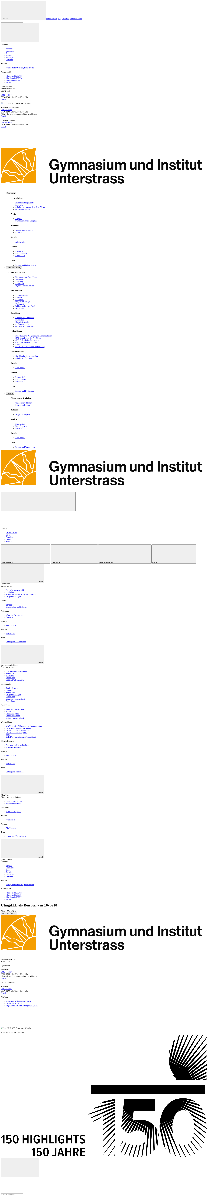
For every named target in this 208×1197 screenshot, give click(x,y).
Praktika (18, 297)
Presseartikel (20, 251)
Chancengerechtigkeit (23, 403)
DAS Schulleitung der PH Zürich (28, 338)
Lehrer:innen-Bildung (14, 268)
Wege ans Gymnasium (23, 230)
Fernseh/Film (20, 256)
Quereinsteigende (22, 322)
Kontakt (79, 19)
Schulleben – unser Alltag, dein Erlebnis (30, 207)
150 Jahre (9, 60)
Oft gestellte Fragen (22, 209)
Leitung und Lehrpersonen (25, 265)
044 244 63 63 (6, 122)
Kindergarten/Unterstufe (24, 318)
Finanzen (18, 232)
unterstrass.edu (7, 562)
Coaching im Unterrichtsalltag (26, 356)
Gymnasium (11, 193)
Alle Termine (20, 242)
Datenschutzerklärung (14, 1003)
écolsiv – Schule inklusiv (24, 326)
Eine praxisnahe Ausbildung (26, 277)
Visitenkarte (19, 304)
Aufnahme (19, 279)
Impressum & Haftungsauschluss (18, 1001)
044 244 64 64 (6, 110)
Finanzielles (19, 284)
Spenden (9, 55)
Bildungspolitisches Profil (25, 306)
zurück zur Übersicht (9, 913)
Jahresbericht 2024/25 (14, 76)
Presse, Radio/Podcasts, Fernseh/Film (20, 68)
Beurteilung (19, 308)
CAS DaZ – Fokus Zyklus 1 (26, 342)
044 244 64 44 (6, 95)
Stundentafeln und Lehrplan (26, 221)
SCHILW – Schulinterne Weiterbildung (30, 347)
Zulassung (19, 281)
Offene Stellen (51, 19)
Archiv (8, 82)
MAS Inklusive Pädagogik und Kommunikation (33, 336)
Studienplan (19, 300)
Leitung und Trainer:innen (25, 447)
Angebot (9, 49)
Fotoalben (65, 19)
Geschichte (10, 51)
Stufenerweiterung (22, 324)
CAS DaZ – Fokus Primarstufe (27, 340)
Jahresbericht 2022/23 (14, 80)
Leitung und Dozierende (24, 391)
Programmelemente (22, 405)
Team (8, 53)
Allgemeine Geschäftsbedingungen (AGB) (22, 1006)
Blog (59, 19)
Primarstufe (19, 320)
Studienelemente (21, 295)
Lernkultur (19, 205)
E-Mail (3, 99)
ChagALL (10, 393)
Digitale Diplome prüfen (24, 286)
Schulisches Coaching (23, 358)
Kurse (17, 344)
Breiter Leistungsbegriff (24, 203)
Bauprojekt (10, 57)
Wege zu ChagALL (22, 414)
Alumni (73, 19)
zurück (40, 581)
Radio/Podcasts (21, 254)
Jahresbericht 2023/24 (14, 78)
